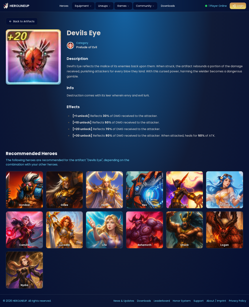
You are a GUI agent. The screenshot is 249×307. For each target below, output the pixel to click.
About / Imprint (216, 301)
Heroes (64, 6)
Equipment (82, 6)
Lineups (103, 6)
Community (143, 6)
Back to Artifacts (23, 21)
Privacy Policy (237, 301)
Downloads (168, 6)
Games (122, 6)
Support (199, 301)
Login (240, 6)
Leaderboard (162, 301)
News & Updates (124, 301)
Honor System (182, 301)
